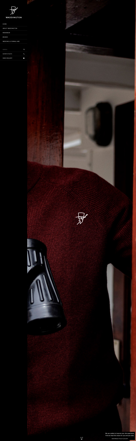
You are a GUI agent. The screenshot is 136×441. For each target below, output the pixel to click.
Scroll (81, 437)
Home (5, 24)
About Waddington (10, 28)
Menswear (6, 32)
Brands (5, 37)
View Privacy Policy (117, 438)
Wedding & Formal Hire (11, 41)
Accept (126, 438)
